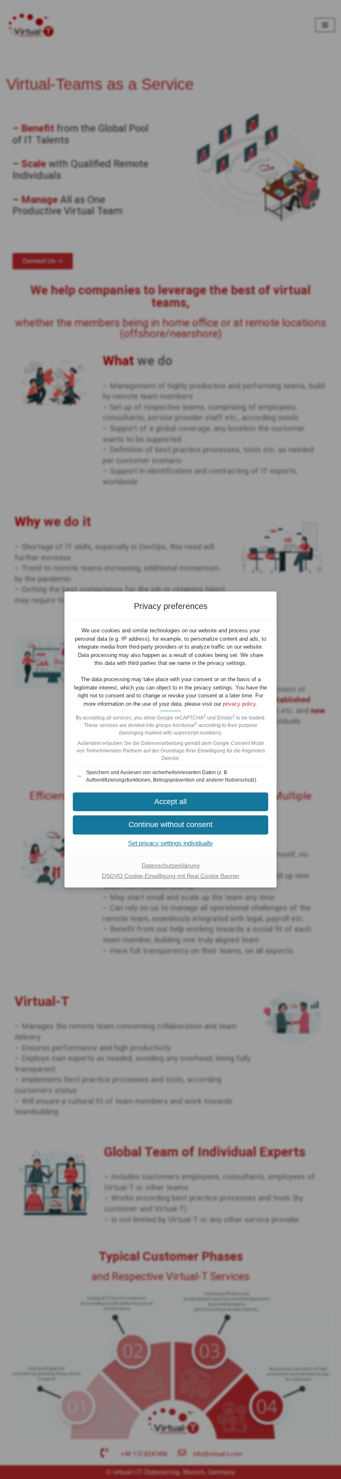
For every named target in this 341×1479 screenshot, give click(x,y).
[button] (170, 801)
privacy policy (239, 704)
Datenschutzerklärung (171, 865)
